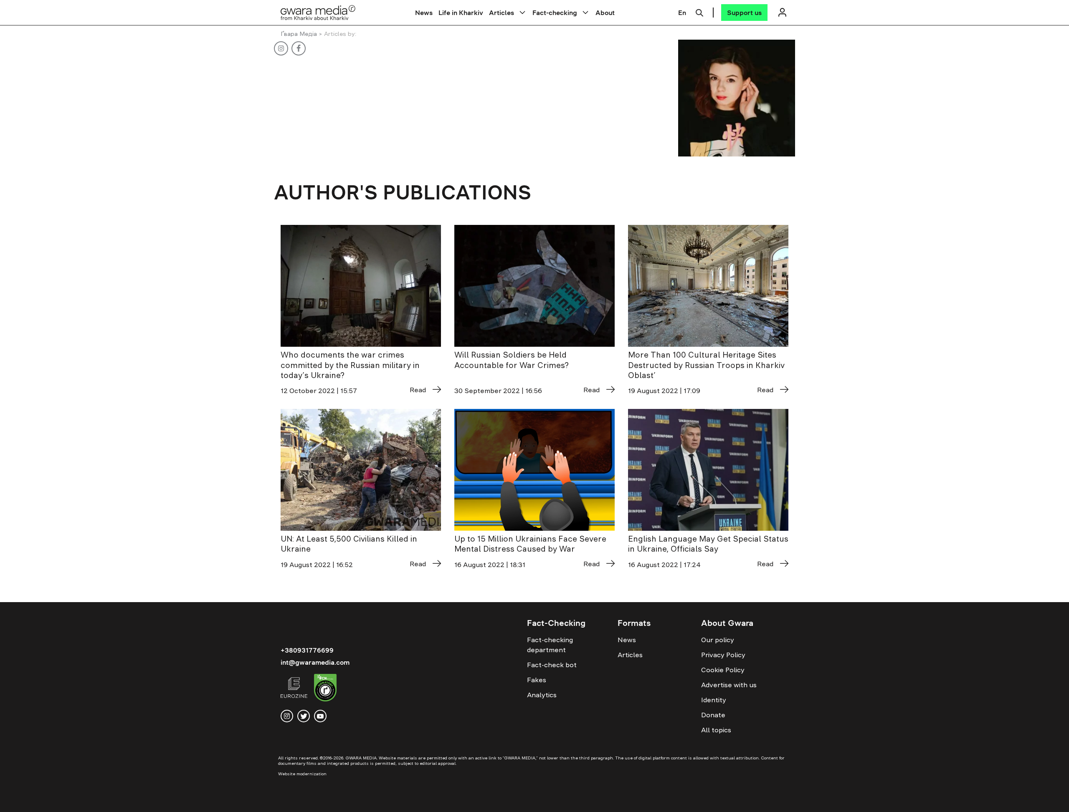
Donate (713, 714)
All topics (716, 729)
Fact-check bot (552, 664)
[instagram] (287, 716)
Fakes (536, 679)
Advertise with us (729, 684)
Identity (713, 699)
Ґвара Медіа (299, 34)
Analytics (542, 694)
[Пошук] (699, 12)
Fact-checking (554, 12)
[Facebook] (296, 48)
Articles (501, 12)
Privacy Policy (723, 654)
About (605, 12)
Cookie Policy (723, 669)
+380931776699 (307, 650)
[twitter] (303, 716)
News (424, 12)
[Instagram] (278, 48)
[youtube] (320, 716)
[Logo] (318, 12)
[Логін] (782, 12)
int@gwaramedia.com (315, 662)
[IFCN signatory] (325, 689)
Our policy (717, 639)
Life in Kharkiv (460, 12)
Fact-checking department (550, 644)
